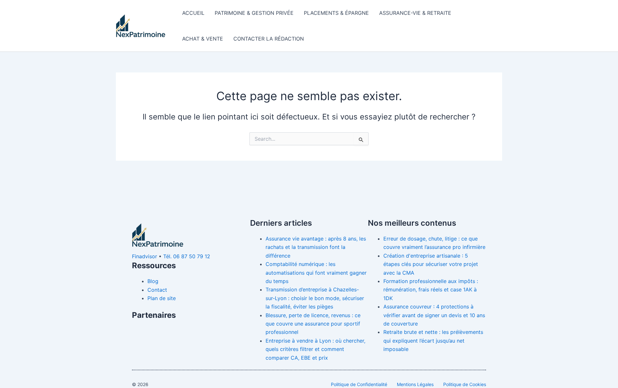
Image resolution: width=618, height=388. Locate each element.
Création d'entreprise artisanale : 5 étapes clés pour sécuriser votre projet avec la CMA (430, 264)
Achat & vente (202, 38)
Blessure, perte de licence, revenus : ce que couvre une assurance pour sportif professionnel (313, 324)
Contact (157, 290)
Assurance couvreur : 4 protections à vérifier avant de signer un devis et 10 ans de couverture (434, 315)
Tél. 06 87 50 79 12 (186, 256)
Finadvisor (144, 256)
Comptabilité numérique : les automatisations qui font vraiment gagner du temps (316, 272)
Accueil (193, 13)
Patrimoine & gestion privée (254, 13)
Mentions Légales (415, 384)
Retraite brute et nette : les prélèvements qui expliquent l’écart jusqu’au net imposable (433, 340)
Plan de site (161, 298)
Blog (152, 281)
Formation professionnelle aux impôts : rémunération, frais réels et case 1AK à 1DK (430, 289)
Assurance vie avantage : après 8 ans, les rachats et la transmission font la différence (316, 247)
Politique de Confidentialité (359, 384)
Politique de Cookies (464, 384)
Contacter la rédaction (268, 38)
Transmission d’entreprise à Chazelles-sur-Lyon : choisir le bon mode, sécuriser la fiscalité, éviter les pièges (315, 298)
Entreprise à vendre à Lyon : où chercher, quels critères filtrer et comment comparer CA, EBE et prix (315, 349)
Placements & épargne (336, 13)
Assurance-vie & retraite (415, 13)
